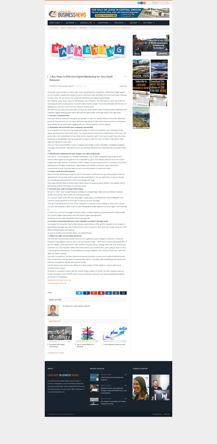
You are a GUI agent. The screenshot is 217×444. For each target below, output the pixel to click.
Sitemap (166, 414)
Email (137, 54)
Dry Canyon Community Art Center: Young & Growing (113, 402)
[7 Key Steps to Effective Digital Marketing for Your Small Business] (87, 54)
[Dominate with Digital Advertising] (60, 334)
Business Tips (86, 23)
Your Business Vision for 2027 (115, 344)
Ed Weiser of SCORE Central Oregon (62, 86)
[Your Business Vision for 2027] (115, 334)
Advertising (103, 23)
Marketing (123, 86)
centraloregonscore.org (56, 283)
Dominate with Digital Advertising (56, 345)
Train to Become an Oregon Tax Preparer (112, 378)
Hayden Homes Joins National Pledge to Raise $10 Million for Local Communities (114, 390)
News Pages (55, 23)
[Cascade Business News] (69, 13)
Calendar (70, 23)
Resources (119, 23)
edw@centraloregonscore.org (58, 280)
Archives (133, 23)
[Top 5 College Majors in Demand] (87, 334)
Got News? (147, 23)
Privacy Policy (157, 414)
